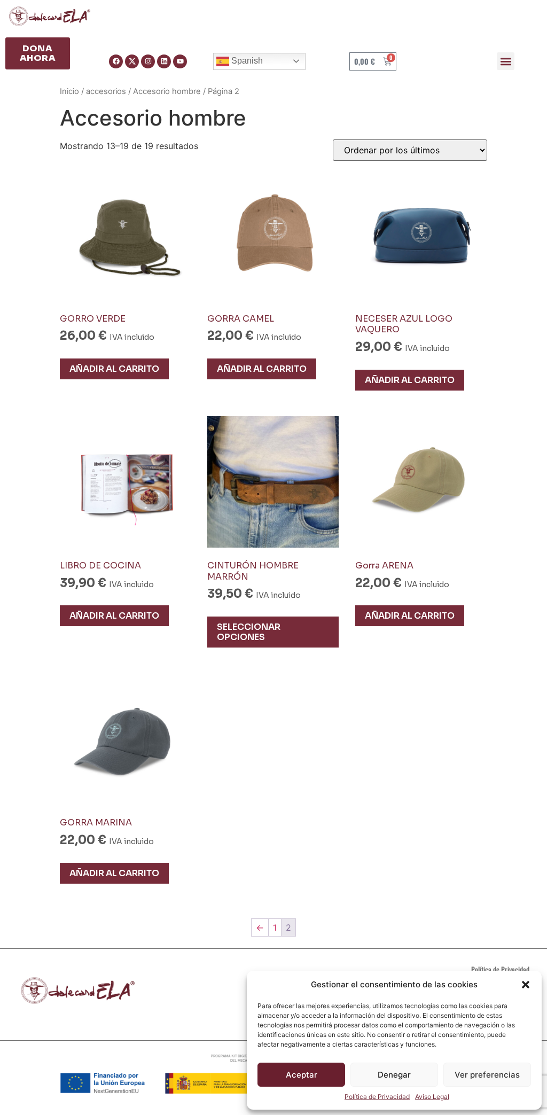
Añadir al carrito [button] (114, 369)
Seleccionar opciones (248, 632)
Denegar (394, 1075)
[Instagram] (148, 61)
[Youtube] (180, 61)
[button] (525, 984)
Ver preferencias (487, 1075)
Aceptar (301, 1075)
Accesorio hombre (167, 91)
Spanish (246, 60)
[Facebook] (116, 61)
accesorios (106, 91)
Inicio (69, 91)
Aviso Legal (432, 1097)
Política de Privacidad (377, 1097)
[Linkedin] (164, 61)
